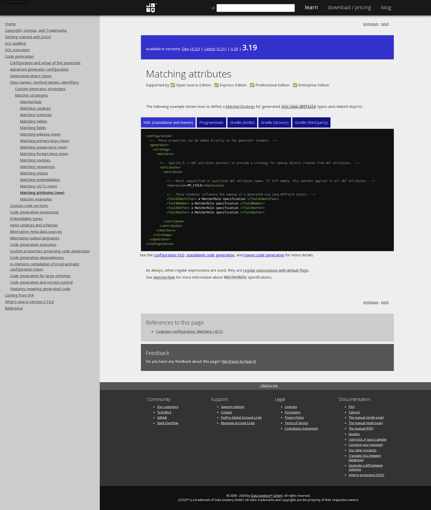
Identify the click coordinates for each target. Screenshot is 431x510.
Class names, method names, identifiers (44, 82)
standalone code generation (210, 254)
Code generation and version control (41, 282)
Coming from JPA (19, 295)
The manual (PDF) (361, 428)
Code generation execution (33, 244)
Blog (386, 7)
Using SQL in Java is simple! (368, 439)
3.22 (195, 48)
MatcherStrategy (240, 106)
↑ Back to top (268, 385)
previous (370, 23)
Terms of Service (296, 423)
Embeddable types (26, 218)
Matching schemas (36, 114)
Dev (185, 48)
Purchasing (292, 412)
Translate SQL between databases (365, 458)
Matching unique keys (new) (43, 147)
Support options (232, 407)
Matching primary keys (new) (44, 140)
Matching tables (33, 121)
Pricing (349, 7)
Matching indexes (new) (40, 134)
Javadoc (354, 434)
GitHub (162, 417)
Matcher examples (36, 198)
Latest (210, 48)
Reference (14, 308)
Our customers (167, 407)
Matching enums (34, 172)
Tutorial (354, 412)
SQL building (15, 43)
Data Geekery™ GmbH (267, 496)
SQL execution (17, 49)
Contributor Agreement (301, 428)
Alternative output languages (35, 237)
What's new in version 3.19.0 (29, 301)
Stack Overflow (167, 423)
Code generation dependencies (37, 257)
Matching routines (35, 160)
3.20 (234, 48)
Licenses (291, 407)
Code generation (19, 56)
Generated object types (31, 75)
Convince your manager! (366, 445)
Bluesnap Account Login (238, 423)
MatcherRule (31, 101)
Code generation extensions (34, 211)
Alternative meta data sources (36, 231)
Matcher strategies (31, 95)
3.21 (221, 48)
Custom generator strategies (40, 88)
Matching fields (33, 127)
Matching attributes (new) (42, 192)
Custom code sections (29, 205)
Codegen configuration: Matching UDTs (189, 331)
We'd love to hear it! (239, 361)
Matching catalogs (35, 108)
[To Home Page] (151, 11)
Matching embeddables (40, 179)
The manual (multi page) (366, 423)
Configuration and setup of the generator (45, 62)
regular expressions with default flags (275, 270)
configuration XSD (169, 254)
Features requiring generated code (40, 288)
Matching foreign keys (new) (44, 153)
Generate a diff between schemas (366, 467)
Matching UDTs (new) (38, 185)
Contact (226, 412)
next (385, 23)
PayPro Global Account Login (241, 417)
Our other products (362, 450)
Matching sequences (37, 166)
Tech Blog (164, 412)
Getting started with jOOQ (28, 36)
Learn (311, 7)
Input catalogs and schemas (34, 224)
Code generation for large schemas (40, 275)
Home (10, 23)
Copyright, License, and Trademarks (36, 30)
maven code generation (264, 254)
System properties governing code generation (50, 250)
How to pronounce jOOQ (366, 475)
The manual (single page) (366, 417)
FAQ (352, 407)
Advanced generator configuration (39, 69)
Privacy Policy (294, 417)
